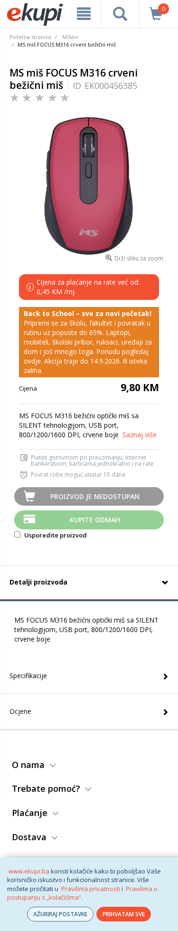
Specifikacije (28, 675)
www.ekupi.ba (29, 871)
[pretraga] (120, 14)
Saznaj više (139, 434)
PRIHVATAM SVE (124, 914)
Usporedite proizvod (55, 535)
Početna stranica (30, 36)
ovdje (32, 360)
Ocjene (20, 711)
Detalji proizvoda (38, 581)
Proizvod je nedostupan (95, 496)
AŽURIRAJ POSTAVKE (60, 914)
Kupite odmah (95, 519)
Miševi (70, 36)
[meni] (83, 14)
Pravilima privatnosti (90, 888)
